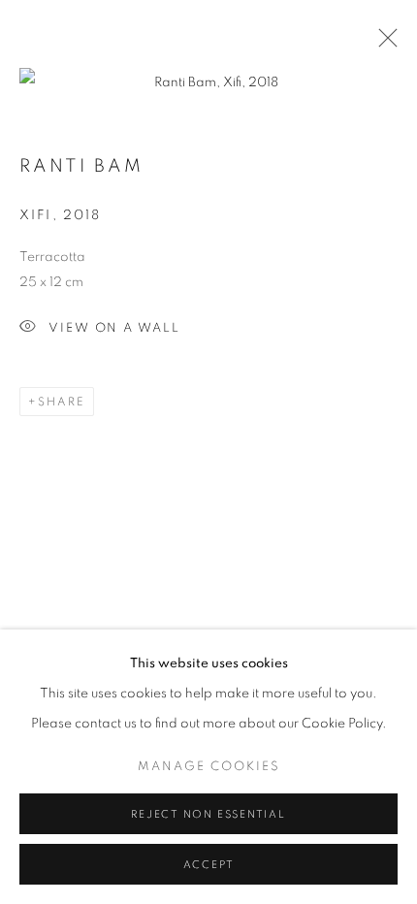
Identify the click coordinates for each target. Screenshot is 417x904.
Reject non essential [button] (208, 814)
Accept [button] (209, 864)
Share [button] (61, 401)
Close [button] (383, 43)
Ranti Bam (81, 166)
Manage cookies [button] (209, 766)
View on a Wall (114, 328)
